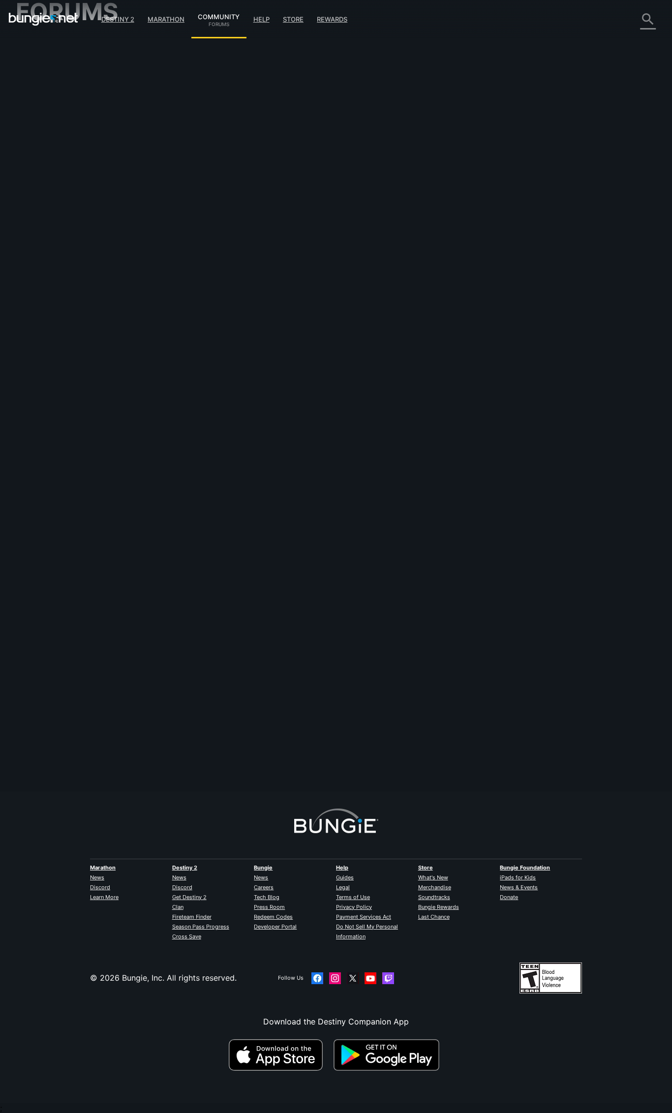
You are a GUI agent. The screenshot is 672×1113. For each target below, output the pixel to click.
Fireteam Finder (192, 916)
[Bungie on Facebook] (317, 978)
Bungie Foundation (525, 867)
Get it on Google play (389, 1055)
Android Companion (60, 182)
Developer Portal (275, 926)
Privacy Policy (354, 906)
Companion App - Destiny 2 (75, 221)
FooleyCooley (205, 172)
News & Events (519, 887)
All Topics (41, 44)
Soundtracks (434, 897)
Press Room (269, 906)
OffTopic (39, 251)
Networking (44, 123)
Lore (31, 84)
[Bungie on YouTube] (370, 978)
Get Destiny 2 (189, 897)
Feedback (41, 64)
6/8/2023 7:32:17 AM (264, 242)
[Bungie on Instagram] (335, 978)
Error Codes (45, 113)
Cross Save (186, 936)
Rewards (332, 19)
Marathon (166, 19)
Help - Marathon (53, 261)
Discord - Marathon (59, 270)
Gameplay (41, 93)
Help (261, 19)
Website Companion (60, 162)
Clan (177, 906)
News (97, 877)
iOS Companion (52, 172)
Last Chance (434, 916)
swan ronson (203, 747)
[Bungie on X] (353, 978)
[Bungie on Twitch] (388, 978)
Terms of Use (353, 897)
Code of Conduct (49, 283)
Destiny (43, 19)
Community (219, 15)
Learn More (104, 897)
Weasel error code (290, 75)
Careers (264, 887)
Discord (100, 887)
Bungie (263, 867)
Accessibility (46, 152)
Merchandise (434, 887)
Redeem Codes (273, 916)
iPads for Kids (518, 877)
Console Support (54, 202)
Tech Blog (266, 897)
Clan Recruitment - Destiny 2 (76, 231)
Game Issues (46, 143)
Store (293, 19)
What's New (433, 877)
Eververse (41, 133)
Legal (343, 887)
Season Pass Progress (200, 926)
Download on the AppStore (280, 1055)
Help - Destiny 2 (53, 103)
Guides (345, 877)
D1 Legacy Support (58, 211)
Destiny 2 (117, 19)
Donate (509, 897)
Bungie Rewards (438, 906)
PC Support (44, 192)
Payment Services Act (363, 916)
